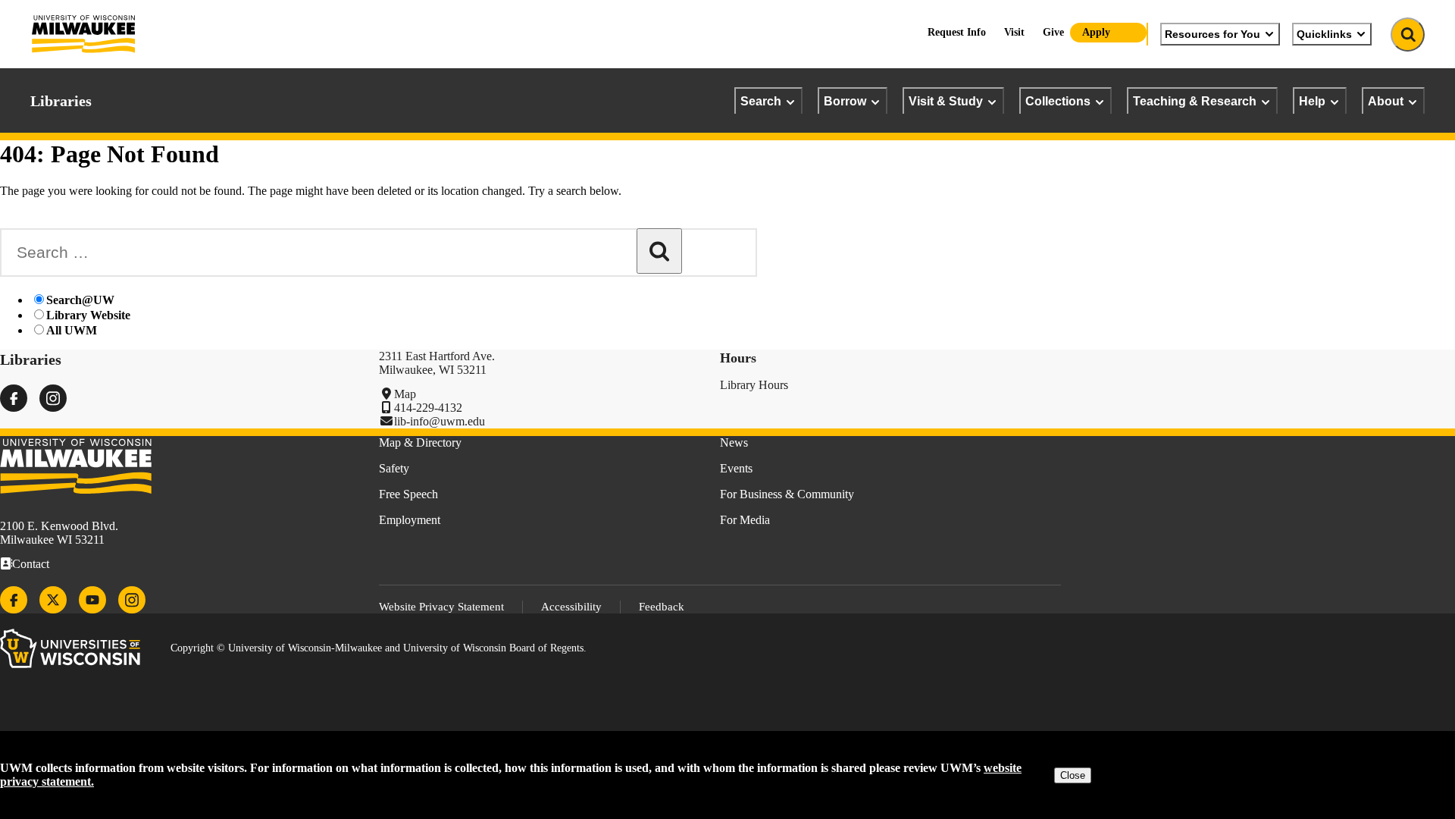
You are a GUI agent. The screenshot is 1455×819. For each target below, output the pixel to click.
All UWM (71, 330)
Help (1312, 101)
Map (405, 394)
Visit (1014, 32)
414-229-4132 (428, 407)
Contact (30, 563)
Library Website (88, 315)
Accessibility (571, 607)
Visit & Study (946, 101)
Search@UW (80, 299)
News (734, 442)
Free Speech (408, 494)
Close (1072, 775)
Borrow (845, 101)
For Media (745, 519)
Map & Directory (420, 442)
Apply (1096, 32)
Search (760, 101)
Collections (1057, 101)
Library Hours (754, 384)
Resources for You (1212, 34)
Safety (394, 468)
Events (736, 468)
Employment (409, 519)
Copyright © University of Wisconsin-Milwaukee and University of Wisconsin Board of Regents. (379, 648)
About (1385, 101)
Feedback (661, 607)
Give (1053, 32)
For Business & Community (787, 494)
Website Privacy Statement (441, 607)
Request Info (957, 32)
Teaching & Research (1194, 101)
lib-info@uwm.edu (439, 421)
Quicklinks (1324, 34)
